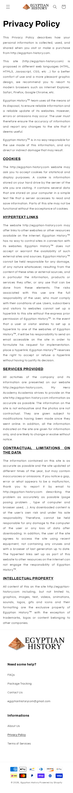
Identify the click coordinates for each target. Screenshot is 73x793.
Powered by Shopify (50, 783)
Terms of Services (19, 743)
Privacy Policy (16, 734)
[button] (8, 6)
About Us (13, 726)
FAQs (11, 675)
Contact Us (14, 692)
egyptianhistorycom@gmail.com (29, 701)
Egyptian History (30, 783)
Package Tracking (19, 683)
